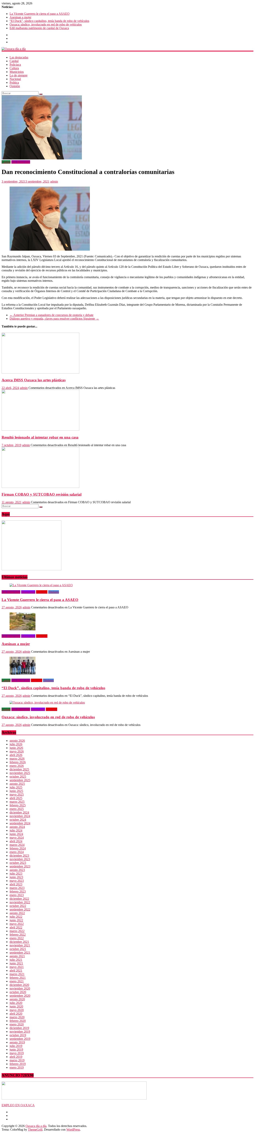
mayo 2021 (17, 967)
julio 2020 (16, 1002)
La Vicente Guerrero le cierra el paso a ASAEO (40, 13)
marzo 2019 (17, 1060)
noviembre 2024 (20, 816)
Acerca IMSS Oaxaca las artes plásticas (34, 380)
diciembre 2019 (19, 1028)
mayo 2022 (17, 923)
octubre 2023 (18, 862)
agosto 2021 (17, 956)
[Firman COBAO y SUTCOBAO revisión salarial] (40, 486)
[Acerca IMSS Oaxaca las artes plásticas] (40, 372)
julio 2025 (16, 787)
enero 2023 (17, 895)
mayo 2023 (17, 880)
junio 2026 (16, 747)
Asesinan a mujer (20, 17)
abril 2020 (16, 1013)
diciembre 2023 (19, 855)
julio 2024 (16, 830)
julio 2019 (16, 1046)
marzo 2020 (17, 1017)
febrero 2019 (18, 1064)
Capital (14, 61)
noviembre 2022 (20, 902)
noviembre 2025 (20, 773)
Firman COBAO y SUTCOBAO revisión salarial (41, 494)
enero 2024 (17, 852)
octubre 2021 (18, 949)
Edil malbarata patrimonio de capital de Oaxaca (39, 28)
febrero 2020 (18, 1020)
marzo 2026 (17, 758)
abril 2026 (16, 755)
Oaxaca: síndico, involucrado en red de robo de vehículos (46, 24)
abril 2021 (16, 970)
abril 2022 (16, 927)
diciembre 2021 (19, 941)
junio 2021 (16, 963)
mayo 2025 (17, 794)
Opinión (15, 86)
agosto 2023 (17, 870)
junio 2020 (16, 1006)
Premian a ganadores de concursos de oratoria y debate (51, 315)
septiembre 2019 (20, 1038)
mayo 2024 (17, 837)
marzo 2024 (17, 844)
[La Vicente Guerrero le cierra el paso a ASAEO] (41, 585)
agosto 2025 (17, 783)
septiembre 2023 (20, 866)
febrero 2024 (18, 848)
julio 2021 (16, 959)
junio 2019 (16, 1049)
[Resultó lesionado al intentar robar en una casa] (40, 429)
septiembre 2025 (20, 780)
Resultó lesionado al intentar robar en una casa (40, 437)
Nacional (15, 79)
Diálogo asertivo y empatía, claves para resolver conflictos (54, 318)
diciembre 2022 (19, 898)
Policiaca (15, 64)
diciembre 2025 (19, 769)
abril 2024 (16, 841)
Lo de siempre (18, 75)
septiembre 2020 (20, 995)
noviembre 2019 (20, 1031)
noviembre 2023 (20, 859)
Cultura (14, 68)
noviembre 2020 (20, 988)
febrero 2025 (18, 805)
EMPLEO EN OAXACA (18, 1105)
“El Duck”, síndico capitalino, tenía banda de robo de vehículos (49, 21)
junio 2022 (16, 920)
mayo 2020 (17, 1010)
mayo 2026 (17, 751)
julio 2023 (16, 873)
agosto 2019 (17, 1042)
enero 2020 (17, 1024)
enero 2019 (17, 1067)
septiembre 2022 (20, 909)
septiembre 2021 (20, 952)
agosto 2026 (17, 740)
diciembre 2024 (19, 812)
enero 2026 (17, 765)
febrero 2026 (18, 762)
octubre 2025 (18, 776)
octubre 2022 (18, 906)
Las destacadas (19, 57)
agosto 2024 (17, 826)
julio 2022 (16, 916)
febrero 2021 (18, 977)
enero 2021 (17, 981)
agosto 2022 (17, 913)
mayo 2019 (17, 1053)
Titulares (53, 592)
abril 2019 (16, 1056)
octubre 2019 (18, 1035)
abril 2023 (16, 884)
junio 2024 (16, 834)
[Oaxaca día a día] (127, 49)
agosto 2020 (17, 999)
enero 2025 (17, 809)
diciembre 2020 (19, 985)
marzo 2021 (17, 974)
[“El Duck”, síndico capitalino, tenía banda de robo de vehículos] (22, 673)
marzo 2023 (17, 888)
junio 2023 (16, 877)
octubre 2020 (18, 992)
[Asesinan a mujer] (22, 629)
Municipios (17, 71)
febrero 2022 (18, 934)
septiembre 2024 (20, 823)
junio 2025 (16, 791)
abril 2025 (16, 798)
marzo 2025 (17, 801)
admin (54, 181)
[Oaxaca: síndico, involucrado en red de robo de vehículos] (47, 702)
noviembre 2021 (20, 945)
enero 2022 (17, 938)
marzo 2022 (17, 931)
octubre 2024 (18, 819)
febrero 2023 (18, 891)
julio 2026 (16, 744)
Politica (14, 82)
